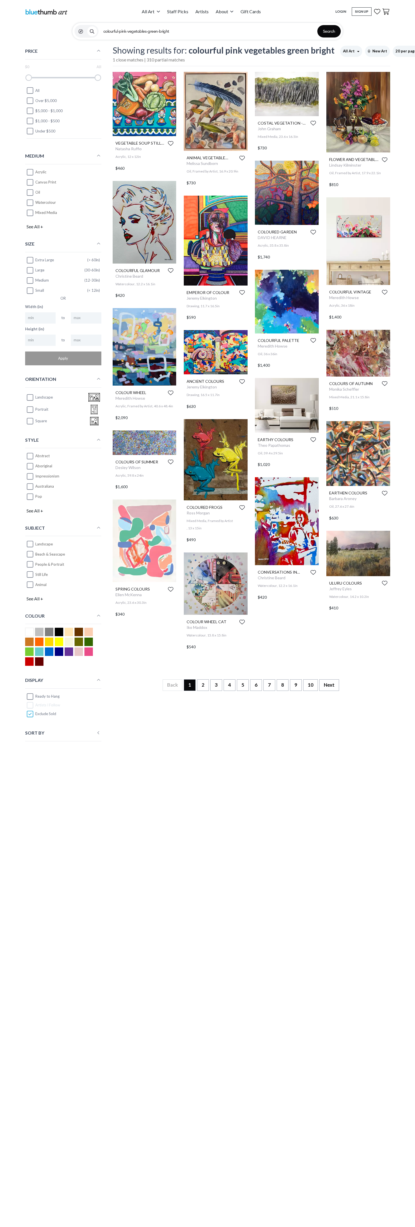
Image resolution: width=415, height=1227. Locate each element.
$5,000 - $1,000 (49, 111)
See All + (35, 226)
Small (39, 290)
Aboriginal (43, 466)
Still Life (41, 574)
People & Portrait (49, 564)
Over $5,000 (46, 100)
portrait (41, 409)
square (41, 421)
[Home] (46, 11)
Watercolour (45, 202)
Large (39, 270)
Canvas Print (45, 182)
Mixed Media (46, 212)
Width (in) (34, 306)
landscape (44, 397)
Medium (42, 280)
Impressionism (47, 476)
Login (340, 11)
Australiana (44, 486)
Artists (202, 11)
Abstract (42, 456)
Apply (63, 358)
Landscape (44, 544)
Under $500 (45, 131)
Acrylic (40, 172)
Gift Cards (251, 11)
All (37, 90)
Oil (37, 192)
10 (310, 685)
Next (329, 685)
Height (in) (34, 329)
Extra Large (44, 260)
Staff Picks (177, 11)
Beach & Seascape (50, 554)
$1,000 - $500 (47, 121)
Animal (41, 584)
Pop (38, 496)
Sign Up (361, 11)
